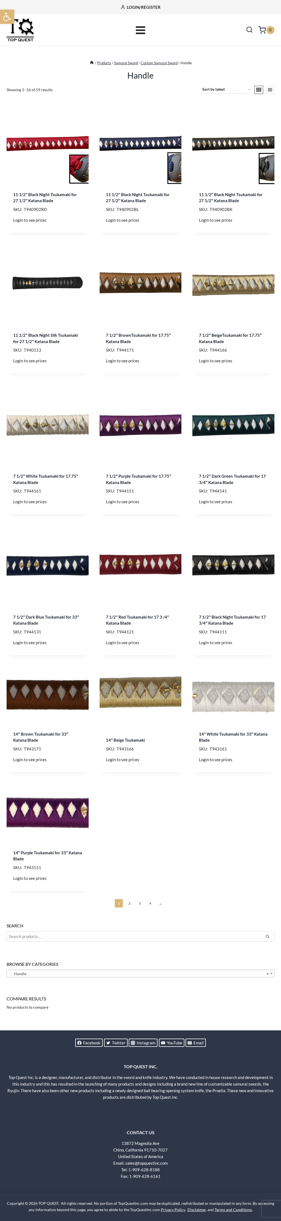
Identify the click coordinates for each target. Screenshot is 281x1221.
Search (269, 937)
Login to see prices (30, 220)
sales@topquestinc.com (146, 1163)
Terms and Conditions (233, 1209)
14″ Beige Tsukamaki (125, 740)
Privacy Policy (173, 1209)
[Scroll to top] (267, 1196)
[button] (7, 17)
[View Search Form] (249, 30)
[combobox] (140, 973)
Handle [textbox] (139, 973)
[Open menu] (140, 30)
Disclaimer (196, 1209)
